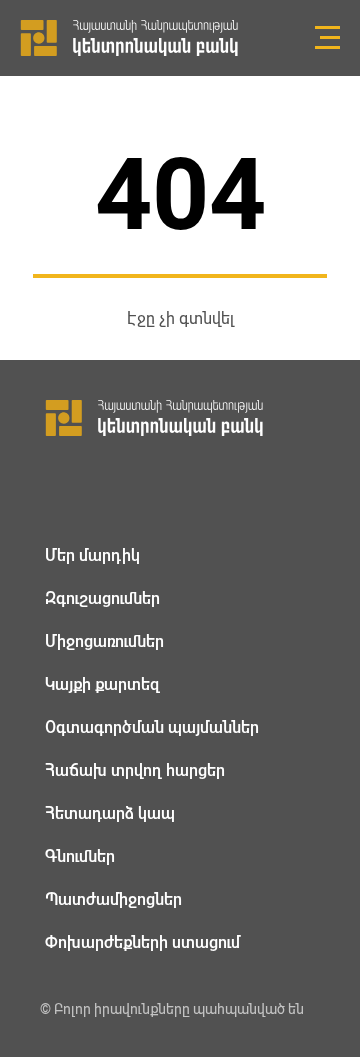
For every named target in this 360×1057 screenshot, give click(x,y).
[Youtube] (156, 489)
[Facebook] (57, 488)
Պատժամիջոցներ (113, 899)
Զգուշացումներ (102, 598)
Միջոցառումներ (104, 641)
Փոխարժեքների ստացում (142, 942)
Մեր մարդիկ (92, 555)
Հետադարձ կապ (110, 813)
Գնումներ (80, 856)
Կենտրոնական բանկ (130, 38)
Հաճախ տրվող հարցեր (135, 770)
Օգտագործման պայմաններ (152, 727)
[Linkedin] (106, 489)
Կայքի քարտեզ (102, 684)
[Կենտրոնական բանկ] (180, 418)
